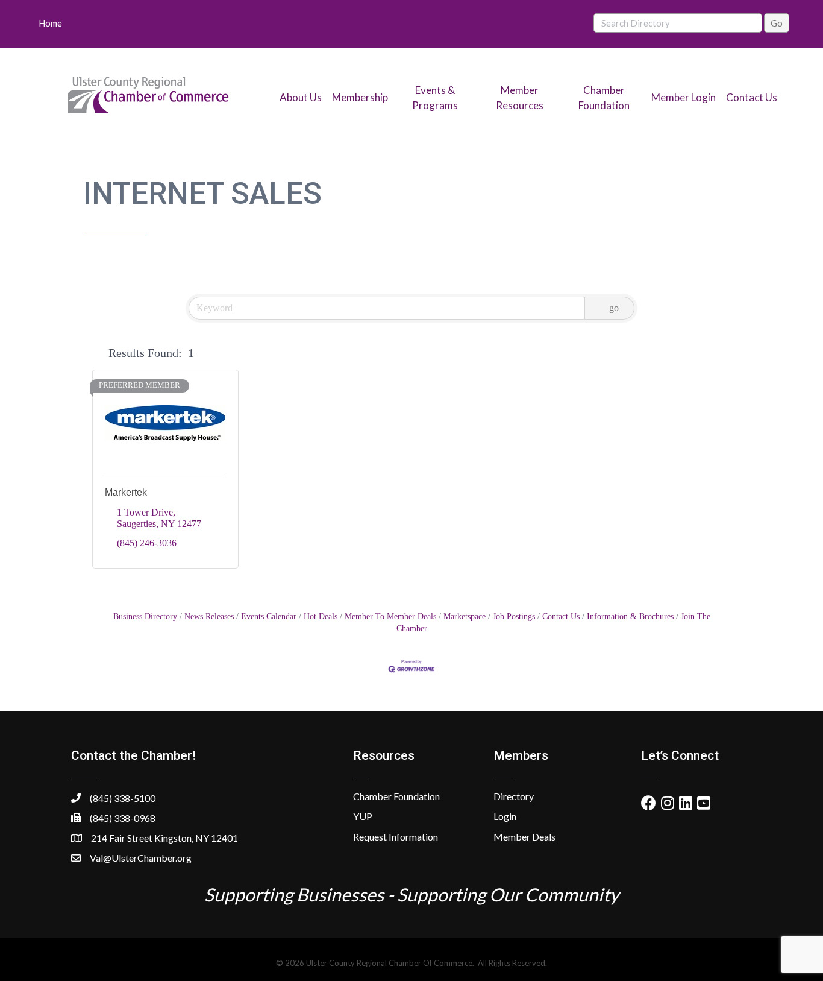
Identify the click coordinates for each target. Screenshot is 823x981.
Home (50, 22)
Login (504, 816)
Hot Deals (320, 616)
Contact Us (751, 97)
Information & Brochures (630, 616)
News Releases (209, 616)
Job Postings (514, 616)
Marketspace (464, 616)
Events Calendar (268, 616)
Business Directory (145, 616)
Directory (513, 796)
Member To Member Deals (390, 616)
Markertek (126, 492)
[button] (98, 353)
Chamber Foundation (396, 796)
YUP (362, 816)
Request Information (395, 836)
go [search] (614, 308)
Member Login (683, 97)
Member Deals (524, 836)
